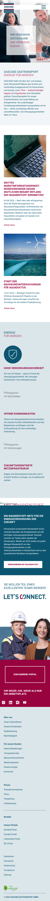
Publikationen (10, 803)
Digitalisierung (10, 731)
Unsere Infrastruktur (13, 726)
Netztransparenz (11, 762)
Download (8, 771)
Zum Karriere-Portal (25, 674)
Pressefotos (9, 799)
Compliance (9, 870)
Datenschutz (9, 865)
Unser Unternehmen (13, 722)
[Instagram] (3, 702)
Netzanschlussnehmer (14, 758)
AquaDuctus (20, 93)
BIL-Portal (8, 843)
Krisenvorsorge (10, 767)
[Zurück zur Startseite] (9, 8)
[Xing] (17, 702)
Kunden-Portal (10, 834)
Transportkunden (11, 753)
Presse (7, 785)
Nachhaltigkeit (10, 736)
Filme (6, 794)
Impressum (9, 856)
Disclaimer (8, 861)
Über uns (8, 717)
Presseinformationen (13, 789)
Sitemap (7, 875)
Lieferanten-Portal (12, 839)
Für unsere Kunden (12, 744)
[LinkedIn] (10, 702)
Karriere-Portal (10, 829)
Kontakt (7, 817)
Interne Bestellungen (13, 748)
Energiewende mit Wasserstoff (23, 564)
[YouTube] (24, 702)
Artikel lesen (9, 225)
